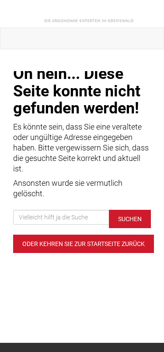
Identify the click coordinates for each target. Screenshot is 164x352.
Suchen (130, 218)
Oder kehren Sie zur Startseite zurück (83, 243)
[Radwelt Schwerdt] (83, 13)
